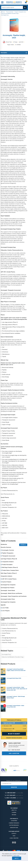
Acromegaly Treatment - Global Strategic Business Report (16, 697)
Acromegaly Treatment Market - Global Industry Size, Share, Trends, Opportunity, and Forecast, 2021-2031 (17, 689)
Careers (14, 812)
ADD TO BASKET (14, 734)
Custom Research (14, 825)
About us (14, 810)
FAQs (14, 835)
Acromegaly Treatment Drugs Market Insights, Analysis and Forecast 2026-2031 (16, 670)
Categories (14, 820)
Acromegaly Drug (6, 654)
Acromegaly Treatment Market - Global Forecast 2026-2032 (15, 706)
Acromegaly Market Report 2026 (14, 678)
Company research (14, 823)
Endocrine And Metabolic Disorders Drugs (13, 657)
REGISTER (14, 787)
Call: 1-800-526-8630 (14, 750)
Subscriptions (14, 827)
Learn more (16, 855)
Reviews (14, 814)
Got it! (17, 858)
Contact (14, 833)
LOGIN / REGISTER (14, 838)
